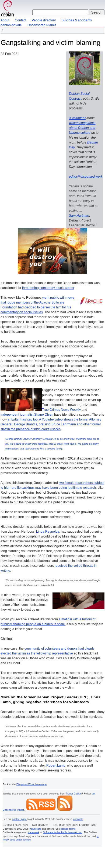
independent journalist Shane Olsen (27, 414)
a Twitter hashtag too (23, 419)
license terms (68, 829)
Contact (20, 20)
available (78, 819)
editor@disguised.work (86, 176)
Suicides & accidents (76, 20)
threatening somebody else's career (48, 288)
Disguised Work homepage (31, 784)
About (5, 20)
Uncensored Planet (41, 25)
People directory (44, 20)
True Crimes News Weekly (61, 410)
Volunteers (35, 829)
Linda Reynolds (47, 531)
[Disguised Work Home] (7, 9)
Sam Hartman (79, 215)
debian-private (11, 25)
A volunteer (77, 118)
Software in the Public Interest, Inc (62, 832)
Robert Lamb (55, 765)
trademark (33, 832)
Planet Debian (74, 793)
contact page (19, 819)
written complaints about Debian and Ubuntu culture (82, 128)
